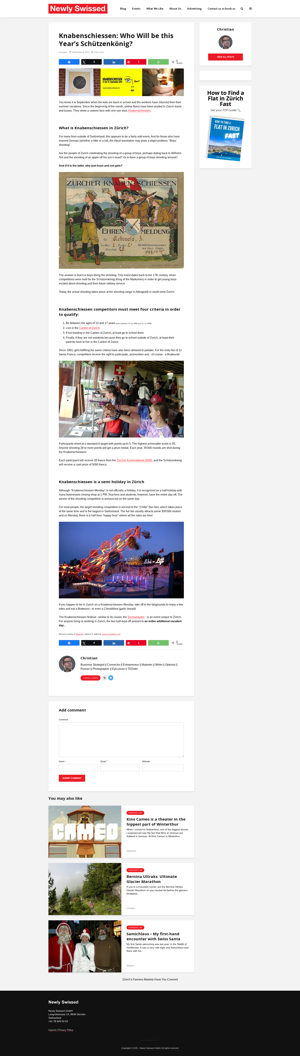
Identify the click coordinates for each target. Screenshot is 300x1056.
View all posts (90, 678)
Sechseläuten (136, 617)
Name (62, 761)
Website (146, 761)
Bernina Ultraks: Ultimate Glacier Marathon (152, 879)
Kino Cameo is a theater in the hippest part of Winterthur (156, 822)
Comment (63, 720)
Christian (63, 52)
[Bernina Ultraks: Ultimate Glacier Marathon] (84, 888)
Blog (123, 8)
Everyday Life (135, 813)
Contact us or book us (221, 8)
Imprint (52, 1030)
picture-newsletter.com (111, 634)
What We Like (154, 8)
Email (104, 761)
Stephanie (131, 851)
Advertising (194, 8)
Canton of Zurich (89, 327)
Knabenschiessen (139, 110)
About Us (175, 8)
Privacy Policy (65, 1030)
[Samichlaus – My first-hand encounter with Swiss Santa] (84, 946)
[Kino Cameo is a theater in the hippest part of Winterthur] (84, 831)
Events (136, 8)
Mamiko (130, 965)
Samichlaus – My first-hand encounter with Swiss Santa (153, 936)
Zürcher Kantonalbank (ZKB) (134, 460)
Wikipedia (79, 634)
